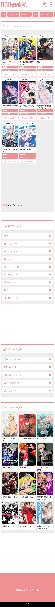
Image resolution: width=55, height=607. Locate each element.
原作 (35, 14)
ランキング (25, 14)
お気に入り (13, 14)
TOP (3, 14)
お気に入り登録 (11, 74)
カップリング (46, 14)
